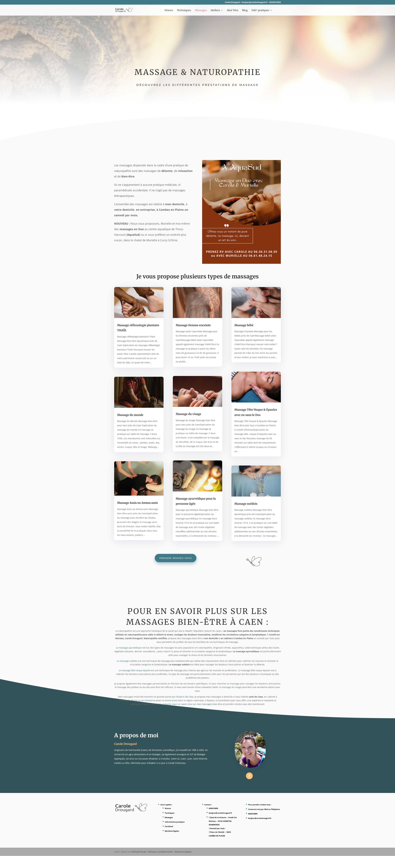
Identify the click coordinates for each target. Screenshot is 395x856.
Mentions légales (172, 831)
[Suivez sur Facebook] (249, 775)
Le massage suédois (127, 660)
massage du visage (231, 687)
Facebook (169, 826)
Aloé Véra (232, 10)
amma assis (171, 700)
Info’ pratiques (260, 10)
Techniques (184, 10)
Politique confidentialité (160, 851)
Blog (245, 10)
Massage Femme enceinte (193, 325)
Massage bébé (243, 325)
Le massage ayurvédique (128, 647)
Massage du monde (130, 415)
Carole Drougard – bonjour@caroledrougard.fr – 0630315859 (253, 2)
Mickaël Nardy (138, 851)
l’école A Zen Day (184, 696)
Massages (201, 10)
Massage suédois (245, 503)
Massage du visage (188, 414)
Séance (168, 10)
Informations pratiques (175, 822)
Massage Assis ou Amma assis (137, 503)
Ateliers (215, 10)
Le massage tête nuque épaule (134, 670)
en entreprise (148, 700)
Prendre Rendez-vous (175, 558)
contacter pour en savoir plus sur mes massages (187, 704)
